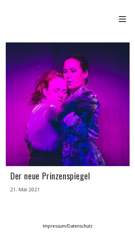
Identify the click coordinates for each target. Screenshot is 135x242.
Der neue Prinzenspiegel (50, 175)
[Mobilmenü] (123, 19)
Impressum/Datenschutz (68, 226)
